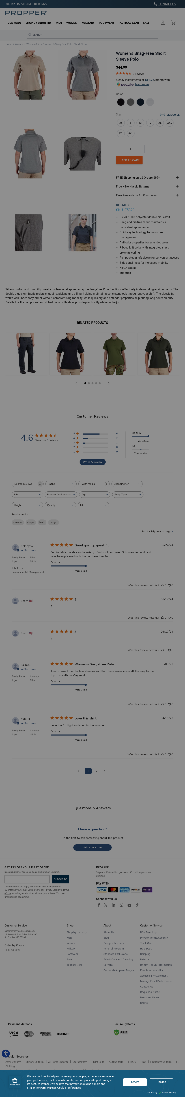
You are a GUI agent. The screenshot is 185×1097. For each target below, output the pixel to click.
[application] (92, 1083)
